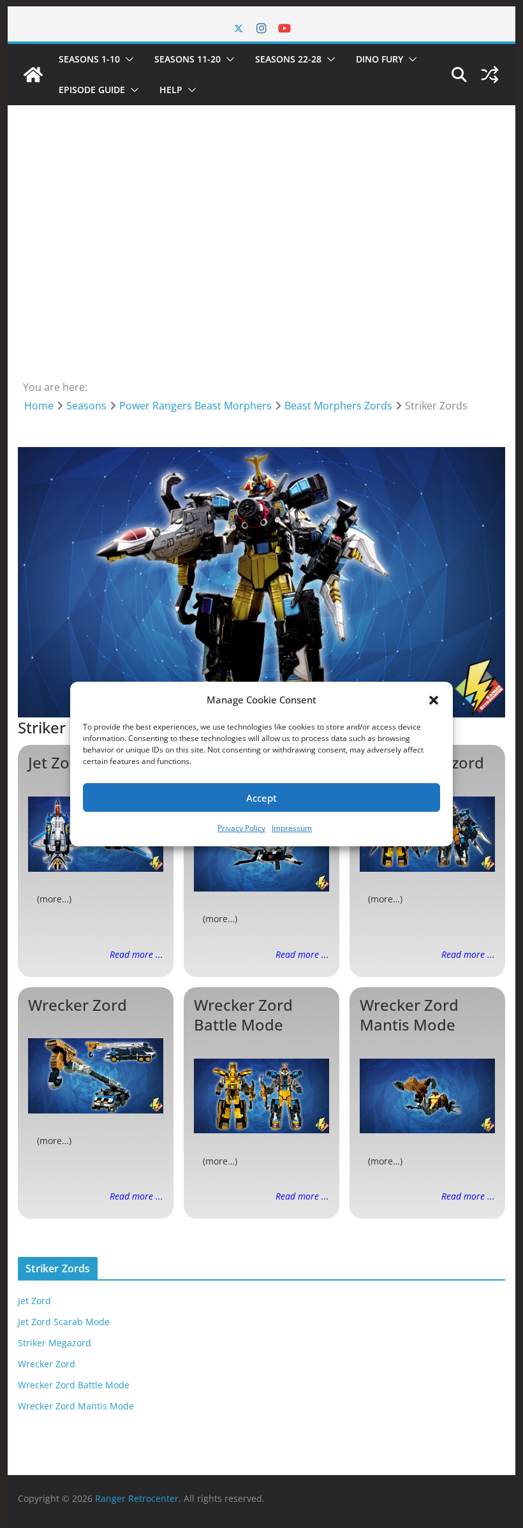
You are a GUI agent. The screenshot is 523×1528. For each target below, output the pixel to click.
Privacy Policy (241, 828)
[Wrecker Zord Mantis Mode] (427, 1096)
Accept (261, 797)
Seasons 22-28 (288, 59)
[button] (433, 700)
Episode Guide (92, 90)
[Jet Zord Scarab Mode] (261, 854)
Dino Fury (379, 59)
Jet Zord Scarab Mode (64, 1322)
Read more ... (136, 954)
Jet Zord (56, 762)
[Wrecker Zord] (95, 1076)
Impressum (292, 828)
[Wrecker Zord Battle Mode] (261, 1096)
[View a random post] (490, 74)
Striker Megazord (54, 1343)
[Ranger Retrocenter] (33, 74)
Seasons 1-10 (89, 59)
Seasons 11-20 (187, 59)
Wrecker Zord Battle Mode (243, 1014)
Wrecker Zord (77, 1004)
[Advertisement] (261, 244)
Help (170, 90)
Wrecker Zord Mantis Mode (409, 1014)
